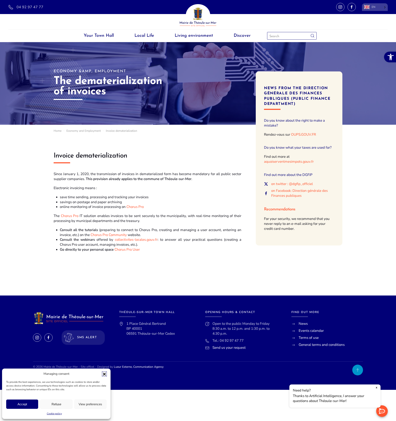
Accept (22, 404)
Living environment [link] (194, 35)
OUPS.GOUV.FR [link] (303, 134)
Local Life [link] (144, 35)
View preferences (90, 404)
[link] (390, 57)
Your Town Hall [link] (99, 35)
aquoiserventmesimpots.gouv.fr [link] (289, 161)
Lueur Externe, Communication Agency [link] (139, 367)
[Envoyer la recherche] (312, 36)
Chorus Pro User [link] (127, 249)
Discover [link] (242, 35)
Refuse (56, 404)
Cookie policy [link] (54, 413)
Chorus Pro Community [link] (109, 234)
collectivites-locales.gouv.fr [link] (136, 239)
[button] (104, 374)
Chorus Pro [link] (135, 206)
